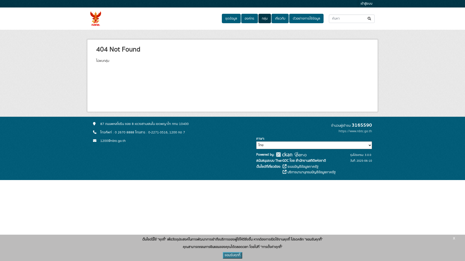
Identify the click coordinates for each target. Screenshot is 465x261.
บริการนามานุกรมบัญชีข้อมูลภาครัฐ (311, 172)
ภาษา (260, 138)
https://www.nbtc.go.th (355, 131)
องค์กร (249, 18)
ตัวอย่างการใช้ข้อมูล (306, 18)
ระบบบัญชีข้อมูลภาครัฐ (302, 166)
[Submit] (369, 18)
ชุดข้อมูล (231, 18)
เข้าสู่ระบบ (366, 3)
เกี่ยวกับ (280, 18)
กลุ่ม (265, 18)
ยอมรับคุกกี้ (232, 255)
